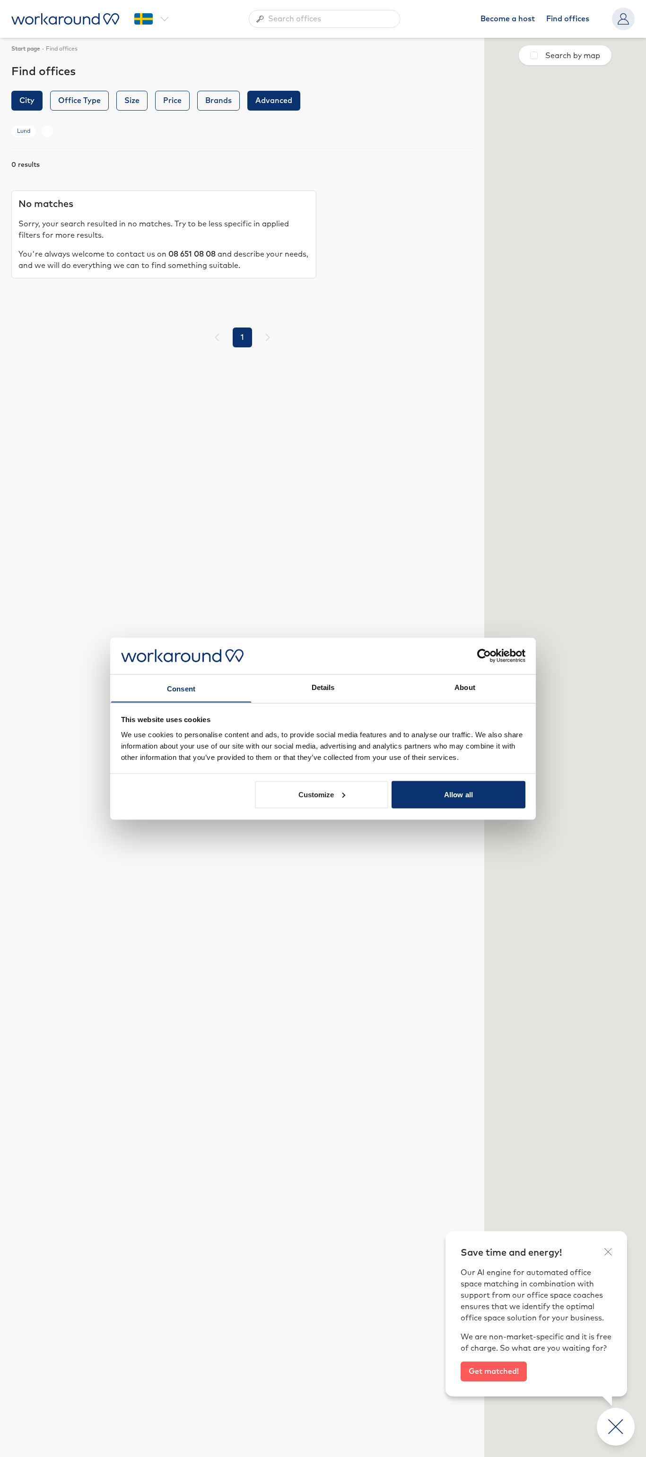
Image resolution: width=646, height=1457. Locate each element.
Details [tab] (323, 687)
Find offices (567, 19)
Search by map (572, 56)
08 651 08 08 (192, 254)
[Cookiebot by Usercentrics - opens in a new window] (484, 655)
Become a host (507, 19)
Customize (316, 794)
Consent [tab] (181, 688)
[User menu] (623, 19)
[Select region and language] (151, 19)
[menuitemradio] (242, 337)
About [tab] (464, 687)
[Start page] (65, 19)
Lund (23, 131)
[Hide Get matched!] (608, 1252)
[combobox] (324, 19)
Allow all (458, 794)
